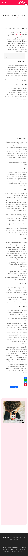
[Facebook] (14, 378)
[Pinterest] (14, 384)
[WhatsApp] (14, 380)
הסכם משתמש (5, 549)
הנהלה (18, 18)
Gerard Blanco (14, 539)
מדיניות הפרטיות (19, 551)
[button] (26, 5)
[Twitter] (14, 382)
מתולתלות (18, 34)
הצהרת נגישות (7, 551)
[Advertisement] (14, 119)
